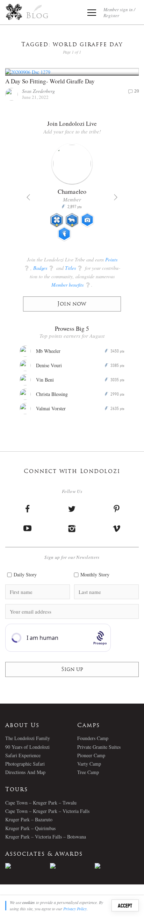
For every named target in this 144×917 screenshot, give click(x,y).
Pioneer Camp (91, 755)
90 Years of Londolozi (27, 747)
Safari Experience (23, 755)
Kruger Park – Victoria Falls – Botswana (45, 836)
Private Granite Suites (99, 747)
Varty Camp (89, 763)
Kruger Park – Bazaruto (28, 819)
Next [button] (115, 197)
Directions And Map (25, 772)
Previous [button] (28, 197)
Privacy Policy (75, 908)
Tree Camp (88, 772)
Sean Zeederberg (38, 91)
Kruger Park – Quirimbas (30, 828)
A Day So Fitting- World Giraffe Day (50, 81)
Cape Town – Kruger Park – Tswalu (41, 802)
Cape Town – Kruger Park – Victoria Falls (47, 811)
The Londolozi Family (27, 738)
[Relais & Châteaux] (117, 866)
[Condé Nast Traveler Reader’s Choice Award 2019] (27, 866)
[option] (72, 195)
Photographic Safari (25, 763)
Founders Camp (92, 738)
